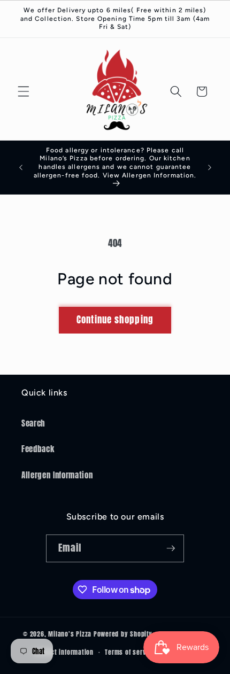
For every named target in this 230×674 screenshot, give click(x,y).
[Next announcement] (209, 167)
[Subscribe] (170, 548)
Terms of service (130, 652)
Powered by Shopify (123, 634)
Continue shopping (115, 319)
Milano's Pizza (69, 634)
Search (33, 423)
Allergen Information (57, 475)
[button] (23, 91)
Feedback (37, 449)
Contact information (64, 652)
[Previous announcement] (21, 167)
